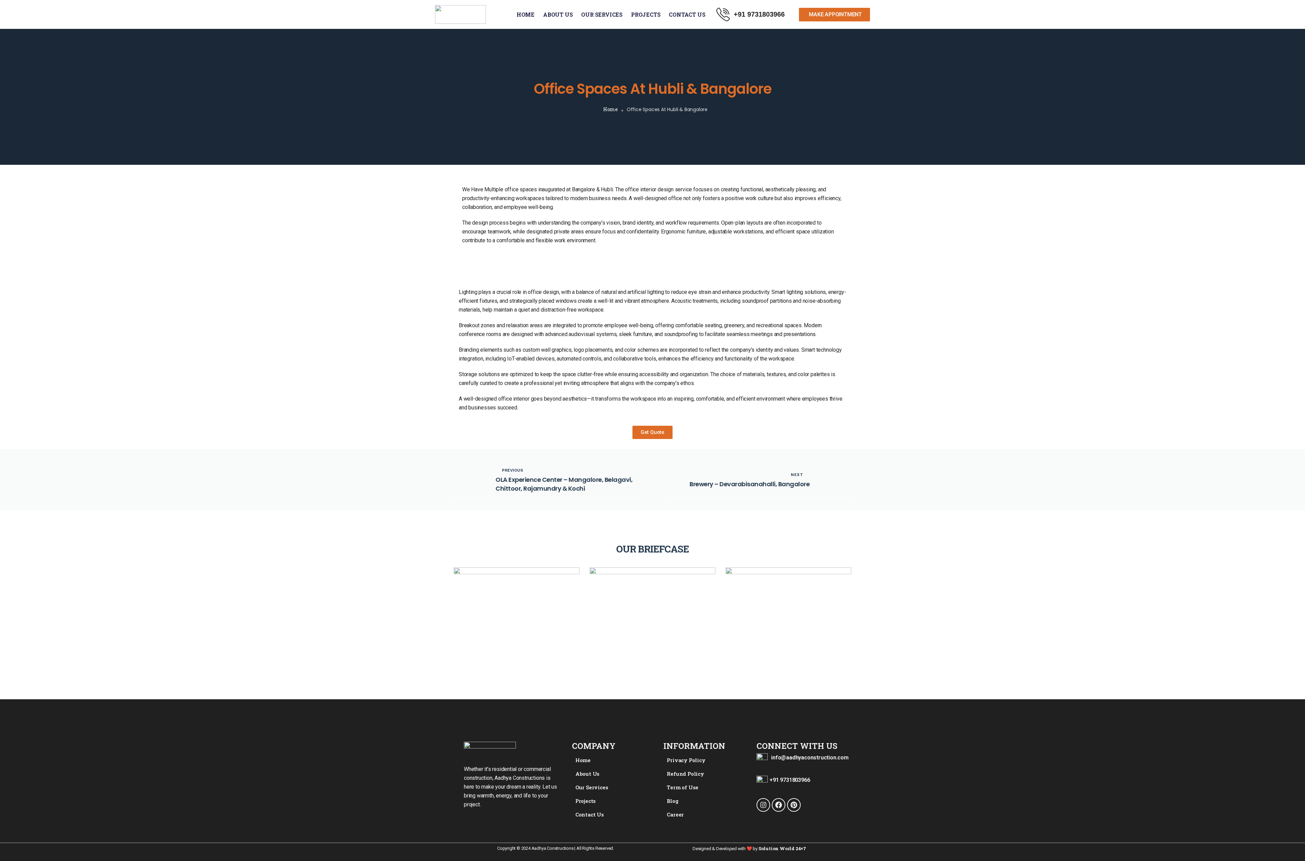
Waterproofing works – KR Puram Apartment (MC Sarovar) (784, 629)
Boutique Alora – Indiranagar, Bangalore (648, 635)
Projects (645, 14)
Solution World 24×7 (782, 848)
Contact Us (687, 14)
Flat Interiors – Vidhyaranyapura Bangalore (502, 634)
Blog (672, 800)
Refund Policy (685, 773)
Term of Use (682, 787)
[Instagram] (763, 805)
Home (526, 14)
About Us (558, 14)
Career (675, 814)
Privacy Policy (686, 760)
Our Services (602, 14)
